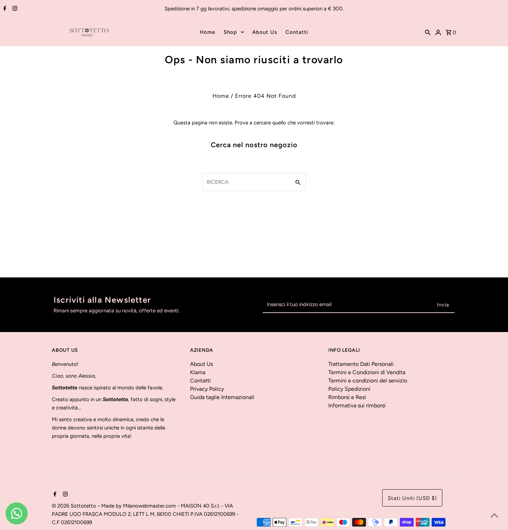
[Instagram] (14, 9)
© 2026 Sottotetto (74, 506)
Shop (230, 32)
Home (207, 32)
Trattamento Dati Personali (361, 364)
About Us (264, 32)
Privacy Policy (207, 389)
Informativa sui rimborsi (357, 405)
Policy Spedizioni (349, 389)
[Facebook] (4, 9)
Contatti (296, 32)
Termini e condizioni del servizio (367, 380)
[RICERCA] (427, 32)
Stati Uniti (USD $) (412, 498)
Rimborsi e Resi (347, 397)
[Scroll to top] (494, 516)
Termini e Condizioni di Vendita (366, 372)
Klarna (197, 372)
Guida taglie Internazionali (222, 397)
